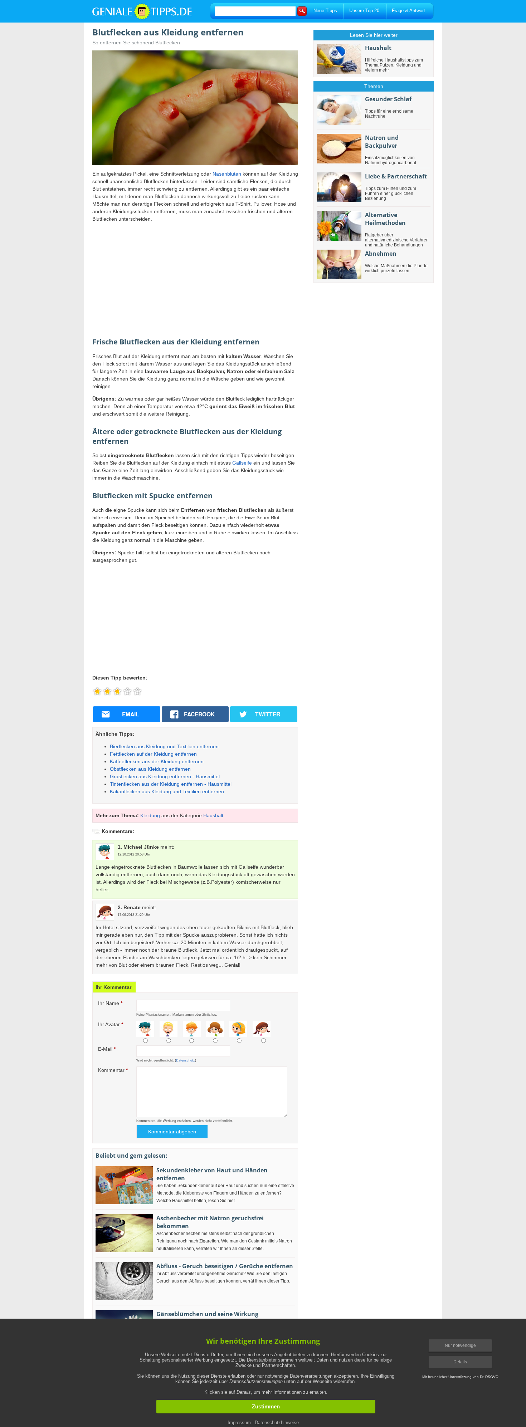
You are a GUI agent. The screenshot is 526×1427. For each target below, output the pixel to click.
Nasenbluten (227, 174)
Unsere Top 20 (364, 10)
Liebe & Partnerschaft (396, 176)
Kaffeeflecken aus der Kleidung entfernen (157, 761)
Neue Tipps (325, 10)
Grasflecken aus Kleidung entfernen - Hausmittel (165, 776)
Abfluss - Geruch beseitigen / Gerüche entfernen (224, 1266)
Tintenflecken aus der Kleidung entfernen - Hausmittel (171, 784)
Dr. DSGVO (489, 1377)
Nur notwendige (460, 1345)
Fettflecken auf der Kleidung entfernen (153, 754)
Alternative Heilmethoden (385, 219)
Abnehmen (380, 254)
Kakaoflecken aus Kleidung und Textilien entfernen (167, 791)
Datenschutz (185, 1060)
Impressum (239, 1422)
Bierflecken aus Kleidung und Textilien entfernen (164, 746)
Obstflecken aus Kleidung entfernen (150, 769)
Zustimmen (266, 1406)
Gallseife (242, 463)
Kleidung (150, 815)
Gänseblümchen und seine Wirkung (207, 1314)
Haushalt (213, 815)
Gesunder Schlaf (388, 99)
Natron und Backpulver (382, 141)
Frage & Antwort (408, 10)
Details (460, 1361)
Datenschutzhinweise (277, 1422)
